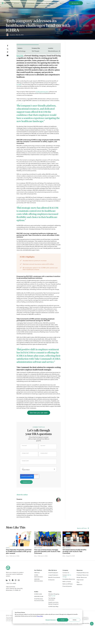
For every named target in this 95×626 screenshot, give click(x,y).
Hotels (8, 547)
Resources (63, 3)
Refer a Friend (67, 581)
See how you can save (39, 413)
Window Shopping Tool (53, 595)
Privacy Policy (40, 616)
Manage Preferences (51, 619)
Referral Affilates (68, 584)
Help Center (80, 579)
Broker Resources (82, 577)
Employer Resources (82, 575)
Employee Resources (83, 572)
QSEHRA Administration (38, 580)
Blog (78, 582)
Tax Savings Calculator (51, 599)
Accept (62, 619)
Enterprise (51, 579)
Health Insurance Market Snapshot (53, 603)
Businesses (40, 3)
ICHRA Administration (38, 576)
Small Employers (53, 572)
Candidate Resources (69, 579)
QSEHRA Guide (38, 596)
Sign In (88, 3)
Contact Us (66, 572)
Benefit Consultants (54, 577)
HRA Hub (37, 572)
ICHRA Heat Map (53, 606)
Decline (74, 619)
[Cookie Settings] (92, 623)
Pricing (48, 3)
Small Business (38, 547)
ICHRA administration (42, 91)
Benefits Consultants (28, 3)
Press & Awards (67, 586)
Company (54, 3)
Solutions (16, 3)
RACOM (20, 55)
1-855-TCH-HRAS (11, 583)
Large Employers (53, 575)
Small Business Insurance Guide (39, 599)
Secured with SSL (84, 623)
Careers (67, 576)
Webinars (79, 584)
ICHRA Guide (38, 594)
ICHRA (19, 84)
